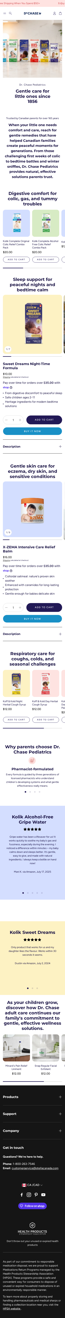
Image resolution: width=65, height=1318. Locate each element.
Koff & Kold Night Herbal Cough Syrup (14, 703)
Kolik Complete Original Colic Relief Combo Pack (16, 244)
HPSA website (12, 1308)
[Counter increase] (20, 420)
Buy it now (32, 431)
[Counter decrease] (6, 420)
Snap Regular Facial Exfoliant (46, 1067)
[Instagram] (29, 1195)
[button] (4, 13)
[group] (32, 324)
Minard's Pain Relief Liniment (16, 1067)
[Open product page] (16, 223)
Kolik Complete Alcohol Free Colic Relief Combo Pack (45, 244)
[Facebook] (22, 1195)
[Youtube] (43, 1195)
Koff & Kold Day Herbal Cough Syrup (45, 703)
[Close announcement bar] (61, 2)
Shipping (6, 377)
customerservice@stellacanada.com (35, 1168)
